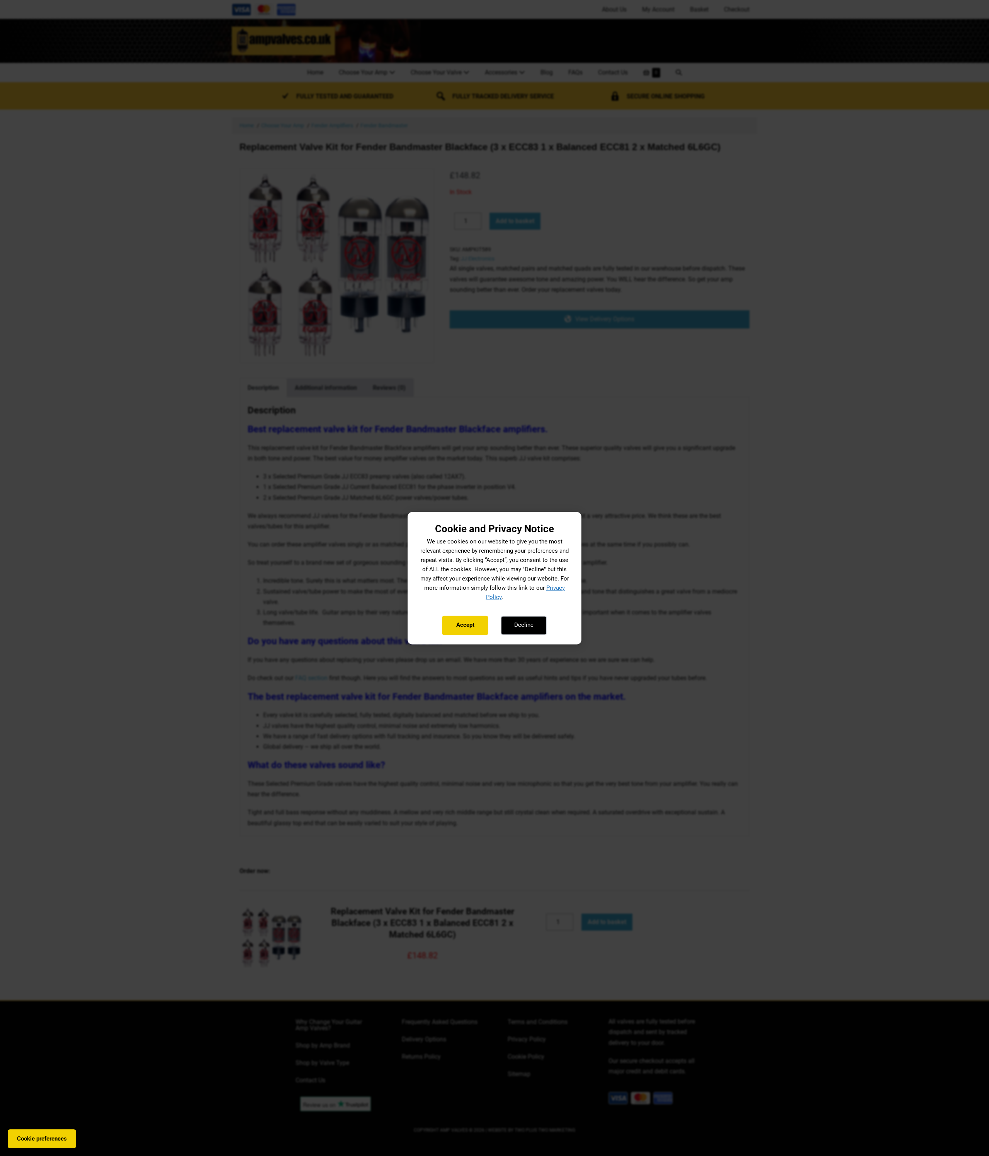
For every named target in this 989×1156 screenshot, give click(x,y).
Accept (465, 625)
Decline (524, 625)
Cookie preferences (42, 1138)
